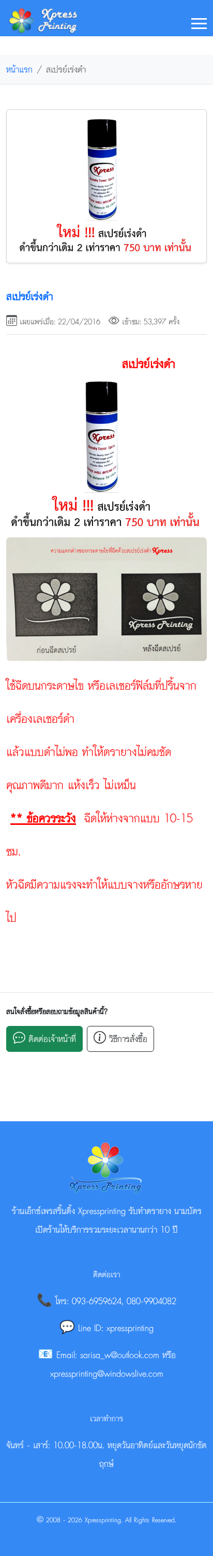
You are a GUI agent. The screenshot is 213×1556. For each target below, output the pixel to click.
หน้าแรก (19, 69)
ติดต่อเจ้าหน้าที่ (50, 1038)
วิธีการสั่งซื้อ (126, 1038)
